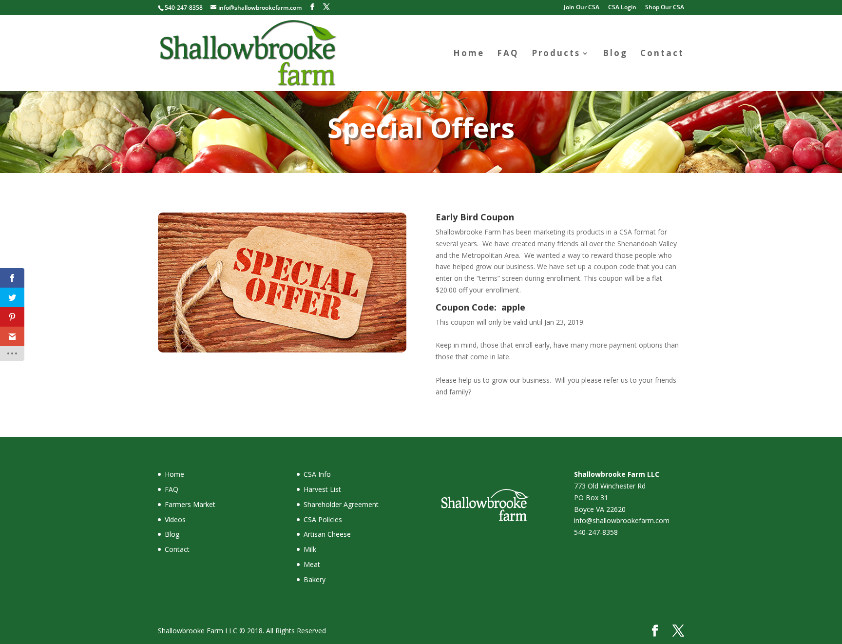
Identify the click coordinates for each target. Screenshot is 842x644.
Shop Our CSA (664, 7)
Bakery (314, 579)
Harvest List (322, 489)
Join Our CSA (581, 7)
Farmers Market (190, 504)
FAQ (508, 54)
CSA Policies (323, 519)
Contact (662, 54)
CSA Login (622, 7)
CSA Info (317, 474)
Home (468, 54)
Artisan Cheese (327, 534)
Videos (175, 519)
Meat (312, 564)
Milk (310, 549)
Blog (615, 54)
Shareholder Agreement (341, 504)
